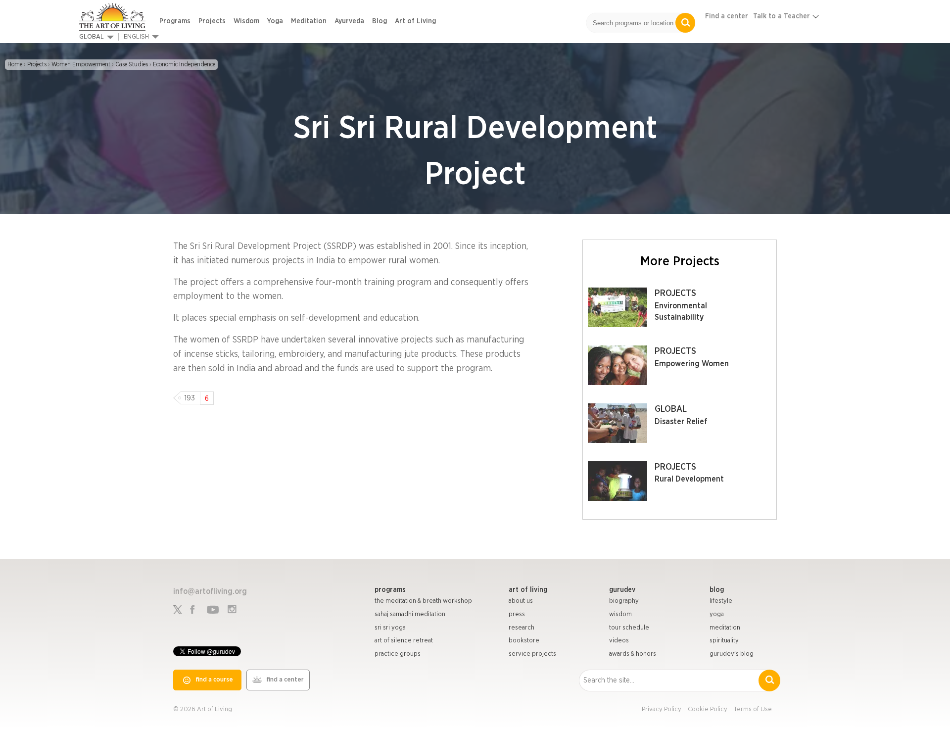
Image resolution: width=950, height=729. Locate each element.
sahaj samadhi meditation (410, 614)
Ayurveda (349, 21)
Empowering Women (692, 364)
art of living (528, 589)
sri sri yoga (390, 628)
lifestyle (721, 601)
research (521, 628)
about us (521, 601)
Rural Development (689, 479)
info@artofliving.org (210, 591)
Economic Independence (184, 64)
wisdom (620, 614)
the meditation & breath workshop (423, 601)
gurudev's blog (732, 654)
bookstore (524, 640)
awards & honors (632, 654)
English (136, 37)
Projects (212, 21)
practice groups (398, 654)
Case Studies (131, 64)
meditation (725, 628)
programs (390, 589)
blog (717, 589)
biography (624, 601)
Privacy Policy (661, 709)
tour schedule (629, 628)
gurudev (622, 589)
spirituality (724, 640)
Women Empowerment (80, 64)
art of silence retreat (404, 640)
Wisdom (246, 21)
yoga (717, 614)
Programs (174, 21)
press (517, 614)
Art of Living (415, 21)
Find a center (726, 16)
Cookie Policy (707, 709)
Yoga (275, 21)
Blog (379, 21)
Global (91, 37)
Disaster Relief (681, 422)
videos (619, 640)
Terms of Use (753, 709)
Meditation (309, 21)
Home (14, 64)
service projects (532, 654)
